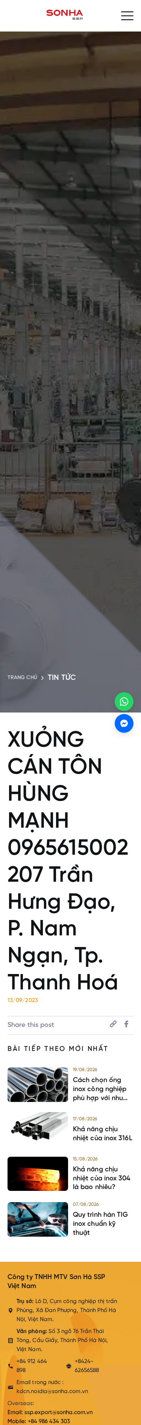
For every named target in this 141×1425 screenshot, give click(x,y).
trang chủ (22, 678)
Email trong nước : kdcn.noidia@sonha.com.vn (52, 1387)
